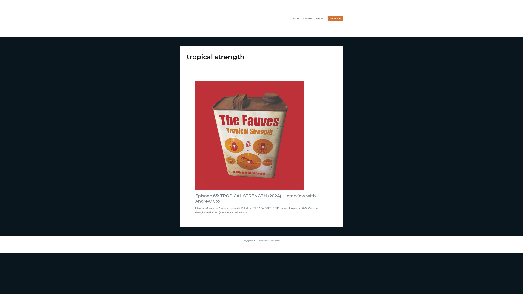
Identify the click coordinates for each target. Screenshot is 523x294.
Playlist (319, 18)
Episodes (307, 18)
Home (296, 18)
